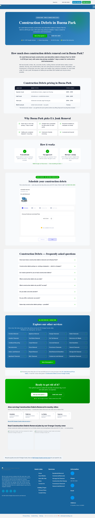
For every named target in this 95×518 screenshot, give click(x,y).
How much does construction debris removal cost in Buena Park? (39, 260)
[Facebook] (3, 491)
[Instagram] (7, 491)
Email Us (55, 2)
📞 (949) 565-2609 (55, 36)
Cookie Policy (34, 515)
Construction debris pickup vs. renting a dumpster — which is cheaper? (40, 266)
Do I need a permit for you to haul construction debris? (36, 272)
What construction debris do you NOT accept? (33, 285)
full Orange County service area (41, 457)
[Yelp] (14, 491)
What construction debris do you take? (31, 279)
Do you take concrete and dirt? (29, 291)
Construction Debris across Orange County (58, 373)
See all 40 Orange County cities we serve (19, 421)
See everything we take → (55, 163)
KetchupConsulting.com (66, 515)
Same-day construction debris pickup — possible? (34, 304)
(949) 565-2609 (71, 185)
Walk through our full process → (40, 163)
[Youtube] (11, 491)
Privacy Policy (26, 515)
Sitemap (41, 515)
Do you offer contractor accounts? (30, 298)
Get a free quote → (40, 36)
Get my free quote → (39, 394)
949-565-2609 (65, 2)
